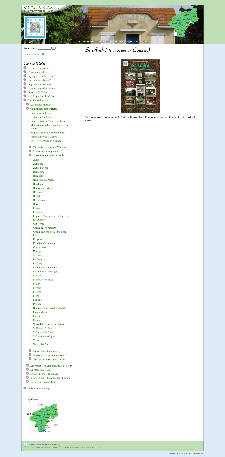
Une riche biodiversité (39, 80)
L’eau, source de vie (38, 72)
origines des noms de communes (48, 132)
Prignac (37, 303)
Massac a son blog (43, 279)
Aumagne (38, 163)
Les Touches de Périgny (45, 271)
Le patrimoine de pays (39, 84)
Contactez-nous (33, 54)
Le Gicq (37, 263)
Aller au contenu (168, 3)
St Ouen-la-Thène (42, 328)
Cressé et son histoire (44, 227)
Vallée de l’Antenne (41, 7)
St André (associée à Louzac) (49, 324)
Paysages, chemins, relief (41, 76)
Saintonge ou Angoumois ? (47, 151)
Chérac (37, 208)
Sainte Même (40, 312)
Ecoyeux (37, 239)
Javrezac (37, 255)
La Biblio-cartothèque (39, 388)
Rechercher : (30, 48)
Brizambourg (40, 200)
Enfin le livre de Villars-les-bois (48, 121)
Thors (36, 340)
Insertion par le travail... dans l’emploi (50, 377)
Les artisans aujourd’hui (43, 382)
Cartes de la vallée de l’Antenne (50, 147)
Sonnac (37, 320)
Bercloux (38, 184)
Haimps (37, 251)
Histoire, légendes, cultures (42, 88)
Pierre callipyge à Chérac (44, 136)
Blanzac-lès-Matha (43, 188)
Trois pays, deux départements (49, 359)
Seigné (36, 316)
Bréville (37, 196)
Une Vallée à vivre (38, 100)
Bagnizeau (38, 171)
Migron (37, 291)
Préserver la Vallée (38, 92)
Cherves (37, 212)
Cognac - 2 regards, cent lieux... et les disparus (51, 217)
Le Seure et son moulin (45, 267)
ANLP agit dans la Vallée (41, 96)
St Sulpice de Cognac (44, 332)
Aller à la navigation (191, 3)
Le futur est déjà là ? (41, 369)
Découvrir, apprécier (38, 68)
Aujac (36, 159)
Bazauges (38, 175)
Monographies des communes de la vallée (49, 126)
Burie (36, 204)
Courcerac (38, 223)
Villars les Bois (41, 344)
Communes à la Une (41, 113)
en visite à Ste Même (42, 117)
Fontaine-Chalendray (44, 243)
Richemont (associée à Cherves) (50, 307)
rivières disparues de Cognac (46, 140)
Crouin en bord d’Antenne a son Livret (50, 233)
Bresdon (37, 192)
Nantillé (37, 299)
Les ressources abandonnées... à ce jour (51, 365)
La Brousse (39, 259)
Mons (36, 295)
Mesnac (37, 287)
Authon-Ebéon (40, 167)
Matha (36, 283)
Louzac (37, 275)
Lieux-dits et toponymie (45, 351)
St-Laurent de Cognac (44, 336)
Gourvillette (39, 247)
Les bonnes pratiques (41, 104)
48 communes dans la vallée (48, 155)
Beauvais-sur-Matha (44, 179)
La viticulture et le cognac (44, 373)
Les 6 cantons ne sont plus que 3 (50, 355)
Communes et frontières (43, 109)
